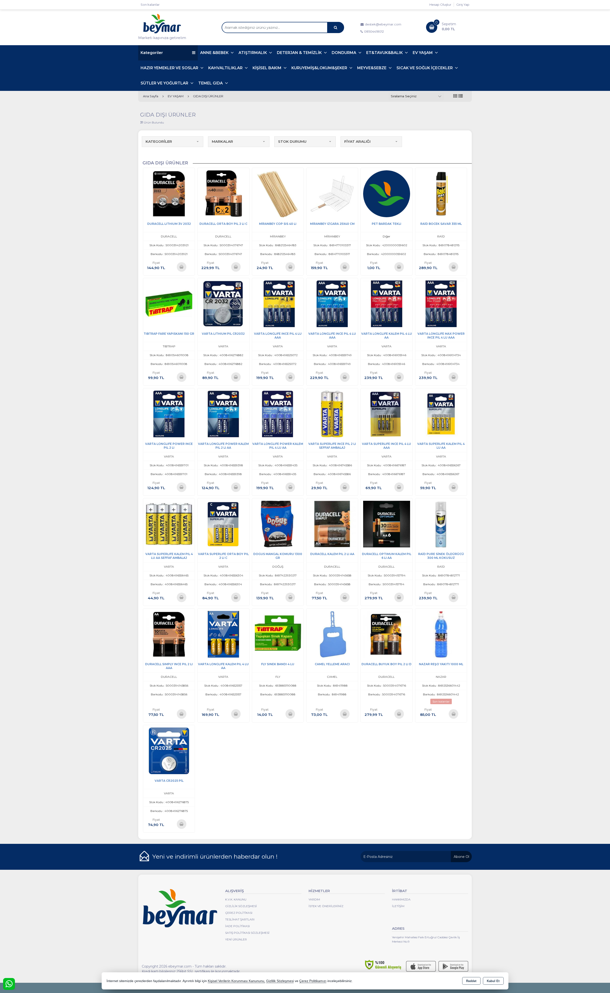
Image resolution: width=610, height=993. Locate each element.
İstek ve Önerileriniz (326, 906)
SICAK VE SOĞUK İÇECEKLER (425, 68)
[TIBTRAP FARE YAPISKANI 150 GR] (169, 303)
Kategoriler (152, 52)
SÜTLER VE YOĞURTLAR (165, 83)
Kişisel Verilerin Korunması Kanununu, (236, 981)
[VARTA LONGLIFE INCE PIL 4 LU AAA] (278, 303)
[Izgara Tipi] (455, 96)
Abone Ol (461, 857)
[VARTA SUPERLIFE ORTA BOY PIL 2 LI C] (223, 523)
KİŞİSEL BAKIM (267, 68)
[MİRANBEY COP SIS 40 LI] (278, 193)
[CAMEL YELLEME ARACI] (332, 634)
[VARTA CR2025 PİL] (169, 750)
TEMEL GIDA (211, 83)
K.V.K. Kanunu (235, 899)
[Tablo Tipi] (460, 96)
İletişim (398, 906)
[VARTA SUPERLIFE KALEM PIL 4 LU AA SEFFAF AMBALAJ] (169, 523)
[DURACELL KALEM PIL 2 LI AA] (332, 523)
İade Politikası (237, 926)
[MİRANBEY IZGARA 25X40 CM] (332, 193)
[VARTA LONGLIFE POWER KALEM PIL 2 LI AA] (223, 413)
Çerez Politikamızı (312, 981)
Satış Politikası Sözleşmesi (247, 932)
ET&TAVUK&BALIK (385, 52)
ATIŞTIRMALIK (253, 52)
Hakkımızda (401, 899)
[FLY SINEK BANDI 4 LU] (278, 634)
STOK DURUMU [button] (292, 141)
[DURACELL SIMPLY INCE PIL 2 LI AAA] (169, 634)
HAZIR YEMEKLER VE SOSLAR (170, 68)
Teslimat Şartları (239, 919)
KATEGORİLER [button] (159, 141)
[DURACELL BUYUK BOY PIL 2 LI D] (386, 634)
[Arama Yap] (335, 27)
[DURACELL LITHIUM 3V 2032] (169, 193)
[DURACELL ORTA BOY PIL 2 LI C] (223, 193)
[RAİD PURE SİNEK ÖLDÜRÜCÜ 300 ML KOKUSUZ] (441, 523)
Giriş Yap (462, 4)
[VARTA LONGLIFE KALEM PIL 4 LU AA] (386, 303)
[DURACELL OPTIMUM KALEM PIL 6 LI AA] (386, 523)
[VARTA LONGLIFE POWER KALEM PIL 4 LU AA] (278, 413)
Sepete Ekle (181, 266)
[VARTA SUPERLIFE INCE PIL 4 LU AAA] (386, 413)
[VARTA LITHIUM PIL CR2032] (223, 303)
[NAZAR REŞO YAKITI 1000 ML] (441, 634)
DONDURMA (344, 52)
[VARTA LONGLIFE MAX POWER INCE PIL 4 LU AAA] (441, 303)
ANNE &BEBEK (214, 52)
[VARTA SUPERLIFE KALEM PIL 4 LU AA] (441, 413)
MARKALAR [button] (222, 141)
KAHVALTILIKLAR (226, 68)
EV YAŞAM (423, 52)
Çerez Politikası (238, 912)
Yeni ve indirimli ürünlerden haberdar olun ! (215, 856)
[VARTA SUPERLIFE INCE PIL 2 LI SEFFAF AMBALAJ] (332, 413)
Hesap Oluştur (440, 4)
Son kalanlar (150, 4)
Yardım (314, 899)
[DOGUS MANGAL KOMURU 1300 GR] (278, 523)
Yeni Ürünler (236, 939)
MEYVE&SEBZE (372, 68)
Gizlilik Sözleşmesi (241, 906)
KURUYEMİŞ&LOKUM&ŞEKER (319, 68)
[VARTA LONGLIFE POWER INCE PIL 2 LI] (169, 413)
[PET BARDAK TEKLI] (386, 193)
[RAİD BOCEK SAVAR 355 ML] (441, 193)
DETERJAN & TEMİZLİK (300, 52)
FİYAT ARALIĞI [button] (357, 141)
